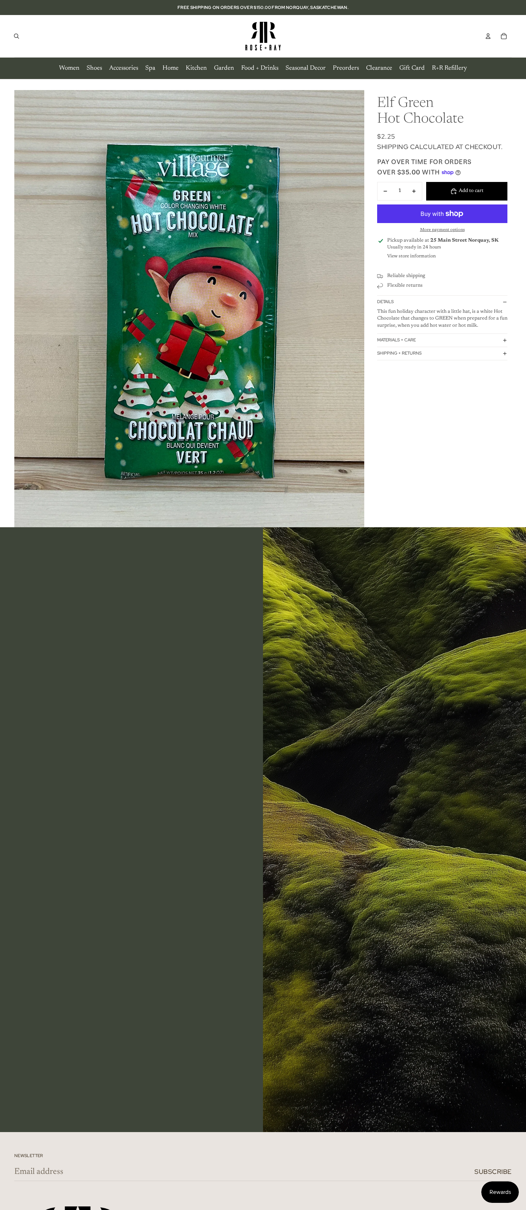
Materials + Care (396, 340)
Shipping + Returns (399, 353)
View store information (411, 256)
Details (385, 302)
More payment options (442, 230)
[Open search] (16, 36)
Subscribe (493, 1171)
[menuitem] (69, 68)
